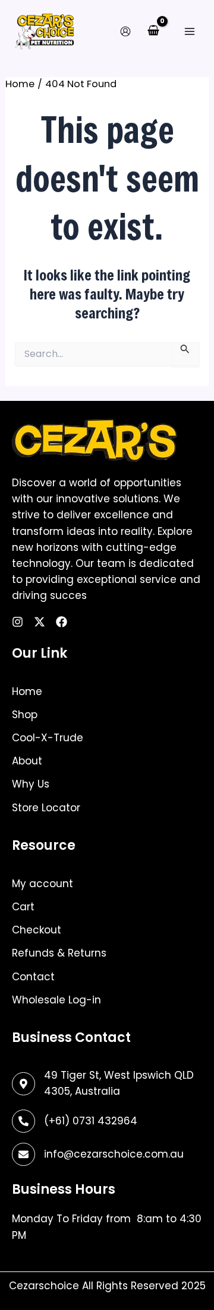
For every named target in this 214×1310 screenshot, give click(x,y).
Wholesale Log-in (56, 1000)
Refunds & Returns (59, 953)
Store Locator (46, 808)
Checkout (36, 930)
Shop (24, 714)
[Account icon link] (125, 31)
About (27, 761)
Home (27, 691)
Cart (23, 907)
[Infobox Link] (107, 1121)
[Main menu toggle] (189, 31)
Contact (33, 977)
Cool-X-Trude (47, 738)
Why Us (30, 784)
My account (42, 883)
